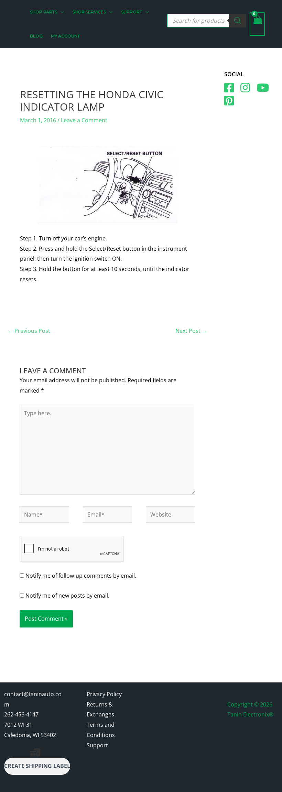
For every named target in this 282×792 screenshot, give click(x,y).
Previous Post (29, 331)
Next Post (191, 331)
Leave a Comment (84, 120)
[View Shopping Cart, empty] (257, 24)
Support (97, 745)
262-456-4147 (21, 714)
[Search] (237, 20)
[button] (60, 12)
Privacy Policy (104, 694)
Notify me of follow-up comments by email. (80, 575)
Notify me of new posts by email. (67, 595)
